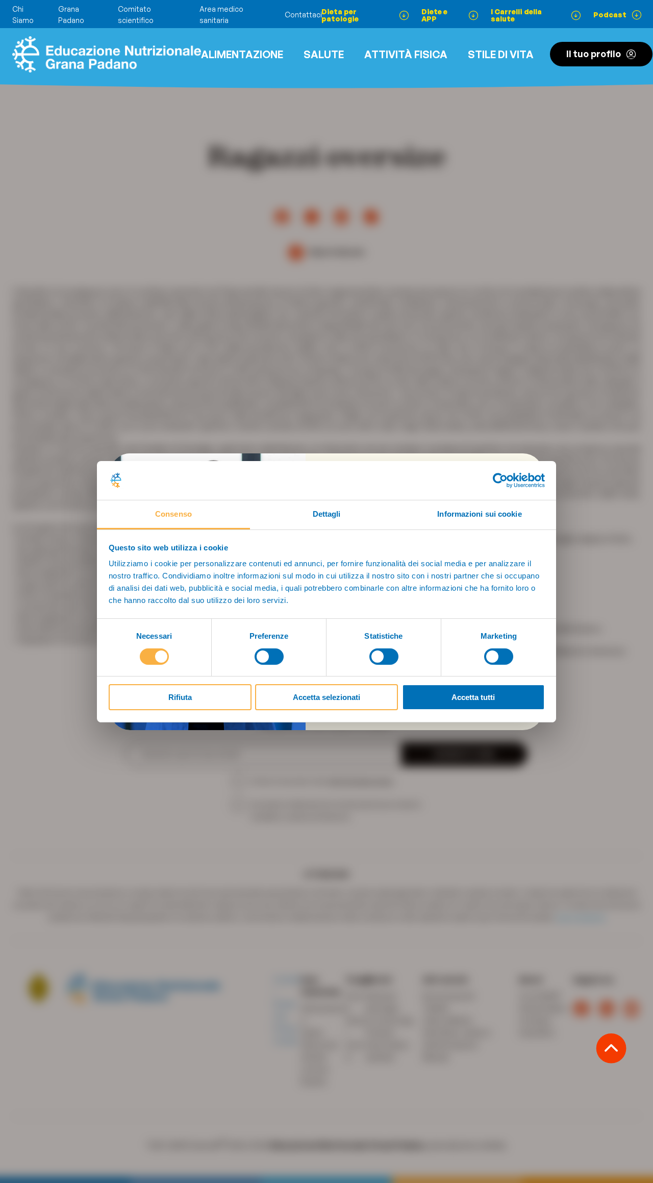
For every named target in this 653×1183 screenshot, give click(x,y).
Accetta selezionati (326, 697)
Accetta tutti (473, 697)
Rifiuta (180, 697)
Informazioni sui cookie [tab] (479, 514)
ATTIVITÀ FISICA (405, 54)
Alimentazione (242, 54)
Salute (324, 54)
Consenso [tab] (173, 514)
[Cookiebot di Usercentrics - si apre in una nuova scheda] (500, 480)
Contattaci (303, 14)
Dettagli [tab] (327, 514)
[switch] (269, 656)
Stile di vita (501, 54)
